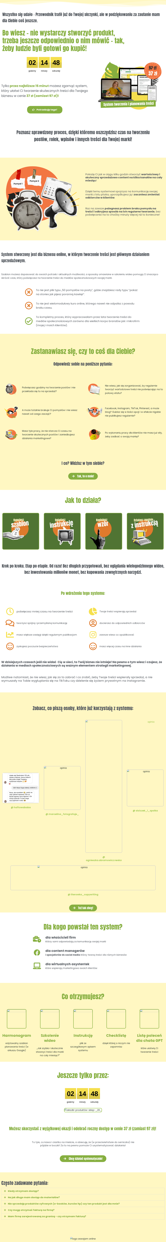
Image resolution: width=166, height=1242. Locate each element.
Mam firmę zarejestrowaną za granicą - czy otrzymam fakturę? (47, 1216)
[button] (83, 1191)
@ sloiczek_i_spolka (145, 810)
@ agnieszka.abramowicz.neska (104, 858)
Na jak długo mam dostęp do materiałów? (34, 1197)
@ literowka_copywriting (83, 894)
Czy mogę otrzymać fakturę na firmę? (31, 1210)
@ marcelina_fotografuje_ (62, 814)
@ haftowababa (21, 807)
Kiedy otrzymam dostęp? (23, 1191)
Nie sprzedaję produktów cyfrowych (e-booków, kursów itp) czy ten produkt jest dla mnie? (64, 1203)
